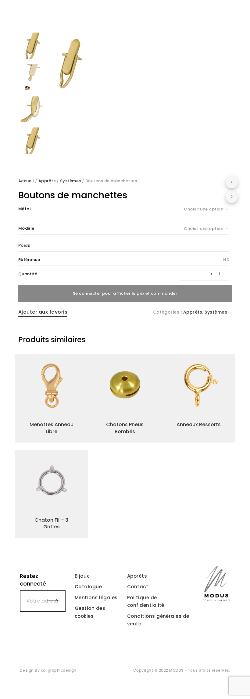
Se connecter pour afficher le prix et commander (125, 293)
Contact (137, 586)
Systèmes (70, 181)
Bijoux (82, 576)
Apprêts (46, 181)
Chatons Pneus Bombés (125, 428)
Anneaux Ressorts (199, 424)
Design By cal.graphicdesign (48, 670)
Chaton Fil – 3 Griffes (51, 523)
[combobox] (204, 209)
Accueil (26, 181)
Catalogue (88, 586)
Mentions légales (96, 597)
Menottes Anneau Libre (51, 428)
